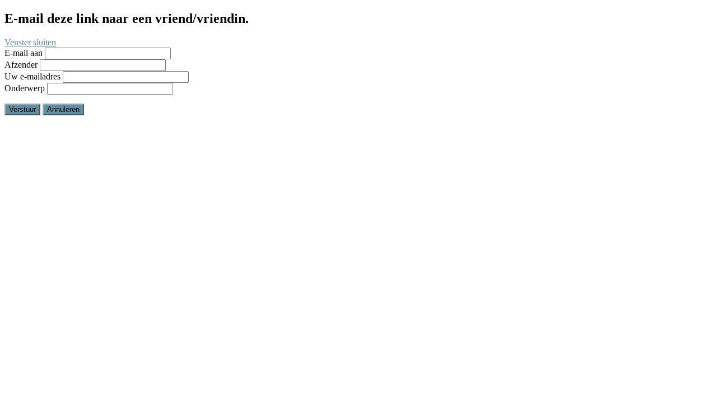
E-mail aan (23, 53)
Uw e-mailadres (32, 76)
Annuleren (63, 109)
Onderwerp (24, 88)
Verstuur (22, 109)
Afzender (21, 64)
